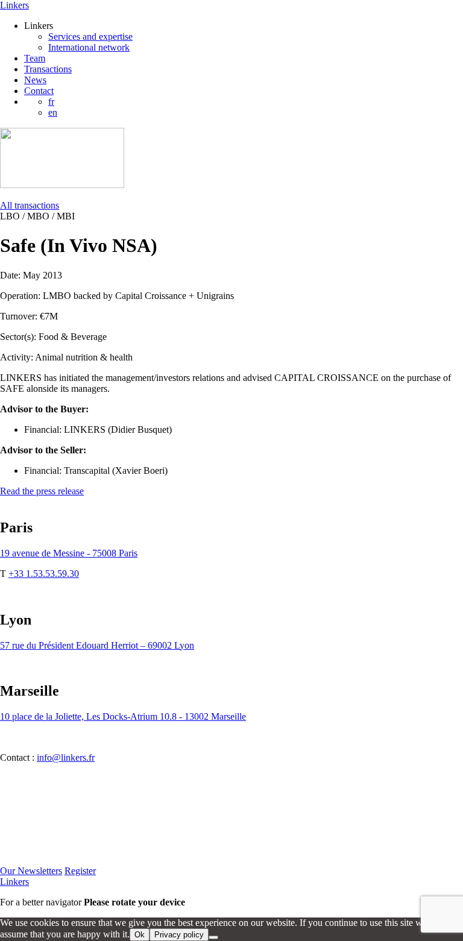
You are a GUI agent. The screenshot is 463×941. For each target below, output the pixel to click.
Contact (39, 91)
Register (80, 871)
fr (51, 101)
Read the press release (42, 491)
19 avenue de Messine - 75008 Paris (68, 553)
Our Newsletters (31, 871)
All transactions (29, 205)
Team (34, 58)
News (35, 80)
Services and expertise (90, 36)
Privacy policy (179, 934)
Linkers (14, 5)
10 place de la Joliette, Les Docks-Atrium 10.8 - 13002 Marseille (123, 716)
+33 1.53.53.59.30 (43, 573)
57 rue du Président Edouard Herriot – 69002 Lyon (97, 645)
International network (89, 47)
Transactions (48, 69)
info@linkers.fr (66, 757)
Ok (139, 934)
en (52, 112)
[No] (213, 937)
